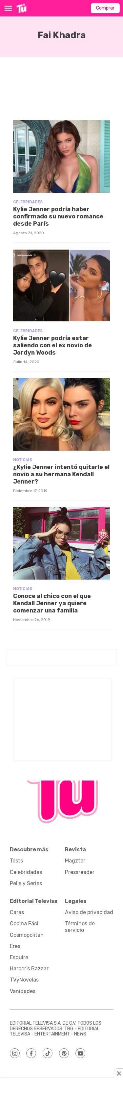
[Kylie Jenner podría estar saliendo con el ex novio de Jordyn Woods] (61, 285)
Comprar (105, 8)
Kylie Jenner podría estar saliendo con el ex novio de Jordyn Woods (52, 345)
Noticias (22, 459)
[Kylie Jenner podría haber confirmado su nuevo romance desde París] (61, 156)
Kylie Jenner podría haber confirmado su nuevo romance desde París (58, 216)
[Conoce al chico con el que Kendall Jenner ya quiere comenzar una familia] (61, 543)
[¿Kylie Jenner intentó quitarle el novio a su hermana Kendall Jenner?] (61, 414)
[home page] (21, 8)
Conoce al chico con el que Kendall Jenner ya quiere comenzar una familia (52, 603)
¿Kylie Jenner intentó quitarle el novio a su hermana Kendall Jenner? (61, 474)
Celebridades (28, 201)
